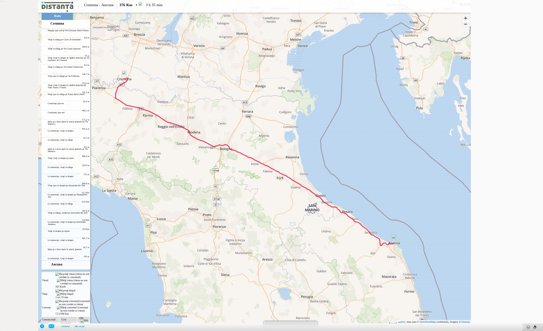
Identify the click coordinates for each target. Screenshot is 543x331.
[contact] (54, 327)
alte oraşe (79, 326)
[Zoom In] (465, 18)
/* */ (81, 165)
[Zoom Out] (465, 24)
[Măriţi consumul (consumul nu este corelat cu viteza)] (73, 309)
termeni (65, 326)
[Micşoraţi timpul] (65, 290)
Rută (57, 16)
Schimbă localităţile (104, 27)
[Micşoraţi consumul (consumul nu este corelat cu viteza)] (72, 303)
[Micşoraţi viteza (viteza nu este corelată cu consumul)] (72, 275)
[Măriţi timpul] (65, 294)
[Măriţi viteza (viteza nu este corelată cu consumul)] (73, 282)
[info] (44, 327)
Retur (95, 39)
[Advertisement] (19, 63)
